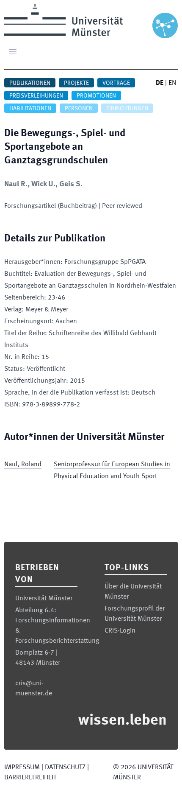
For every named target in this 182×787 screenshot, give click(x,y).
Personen (79, 109)
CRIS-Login (120, 630)
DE (159, 83)
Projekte (76, 83)
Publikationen (29, 83)
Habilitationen (30, 109)
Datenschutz (65, 767)
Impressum (22, 767)
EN (172, 83)
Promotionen (96, 96)
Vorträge (116, 83)
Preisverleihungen (36, 96)
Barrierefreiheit (30, 777)
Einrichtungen (127, 109)
